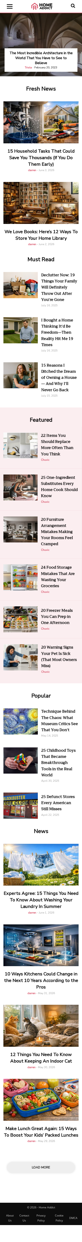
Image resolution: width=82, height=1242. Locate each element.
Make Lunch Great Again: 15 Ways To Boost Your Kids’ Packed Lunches (41, 1132)
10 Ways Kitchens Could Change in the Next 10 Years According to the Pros (41, 980)
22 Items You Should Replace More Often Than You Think (57, 445)
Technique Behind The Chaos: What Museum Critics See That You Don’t (59, 720)
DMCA (73, 1218)
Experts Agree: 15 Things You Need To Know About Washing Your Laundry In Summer (41, 899)
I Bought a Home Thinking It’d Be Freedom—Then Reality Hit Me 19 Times (57, 332)
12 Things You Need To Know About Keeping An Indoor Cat (41, 1057)
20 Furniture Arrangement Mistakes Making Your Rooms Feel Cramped (57, 531)
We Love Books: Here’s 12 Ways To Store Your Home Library (41, 235)
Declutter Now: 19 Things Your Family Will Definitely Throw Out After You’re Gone (59, 287)
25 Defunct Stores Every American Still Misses (58, 803)
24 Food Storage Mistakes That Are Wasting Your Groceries (58, 576)
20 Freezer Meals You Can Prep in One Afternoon (57, 616)
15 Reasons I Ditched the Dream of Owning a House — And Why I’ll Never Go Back (59, 377)
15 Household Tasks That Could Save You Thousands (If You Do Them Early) (41, 157)
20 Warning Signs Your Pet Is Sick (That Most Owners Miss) (59, 656)
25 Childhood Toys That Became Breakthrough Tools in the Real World (58, 762)
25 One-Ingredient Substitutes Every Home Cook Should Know (59, 486)
